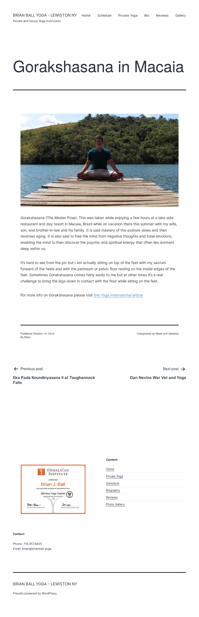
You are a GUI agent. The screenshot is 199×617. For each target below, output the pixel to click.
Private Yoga (128, 15)
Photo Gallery (115, 504)
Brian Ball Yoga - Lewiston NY (45, 15)
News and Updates (167, 333)
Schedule (104, 15)
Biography (113, 490)
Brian (27, 337)
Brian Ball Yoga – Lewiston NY (45, 583)
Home (86, 15)
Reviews (162, 15)
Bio (146, 15)
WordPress (49, 593)
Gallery (180, 15)
